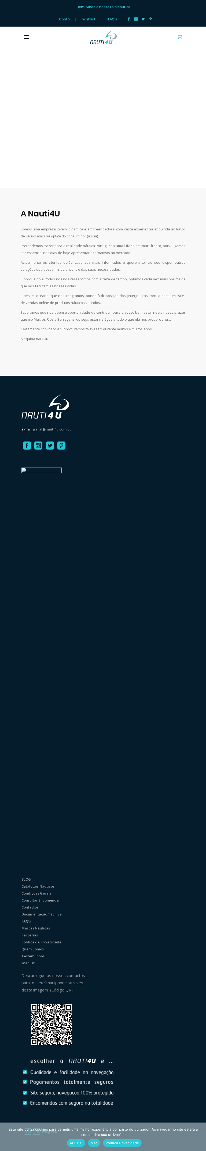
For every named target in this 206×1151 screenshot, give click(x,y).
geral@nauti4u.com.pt (52, 429)
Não (94, 1143)
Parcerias (29, 935)
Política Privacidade (122, 1143)
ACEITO (76, 1143)
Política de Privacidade (41, 942)
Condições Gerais (36, 893)
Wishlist (88, 19)
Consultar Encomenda (40, 900)
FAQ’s (112, 19)
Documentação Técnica (41, 914)
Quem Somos (32, 949)
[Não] (199, 1136)
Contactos (29, 907)
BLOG (26, 879)
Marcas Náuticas (35, 928)
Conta (64, 19)
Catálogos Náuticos (37, 886)
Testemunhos (33, 956)
